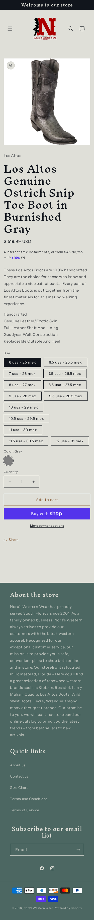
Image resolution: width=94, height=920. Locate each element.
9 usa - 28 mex (22, 396)
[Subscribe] (78, 850)
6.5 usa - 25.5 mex (65, 362)
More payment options (47, 525)
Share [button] (14, 539)
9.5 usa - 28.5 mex (65, 396)
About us (18, 765)
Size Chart (19, 787)
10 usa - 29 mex (23, 407)
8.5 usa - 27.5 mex (65, 385)
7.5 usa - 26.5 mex (65, 373)
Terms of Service (24, 810)
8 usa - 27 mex (22, 385)
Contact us (19, 776)
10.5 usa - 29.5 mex (26, 418)
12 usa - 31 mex (70, 441)
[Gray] (8, 460)
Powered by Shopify (68, 908)
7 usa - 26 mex (22, 373)
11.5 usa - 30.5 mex (26, 441)
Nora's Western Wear (38, 908)
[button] (10, 28)
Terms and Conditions (29, 799)
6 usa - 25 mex (22, 362)
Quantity (11, 472)
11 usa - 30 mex (23, 430)
